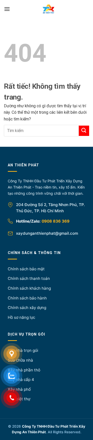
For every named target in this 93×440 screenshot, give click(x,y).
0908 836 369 (55, 221)
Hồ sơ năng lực (21, 317)
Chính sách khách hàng (29, 288)
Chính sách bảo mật (26, 268)
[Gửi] (84, 131)
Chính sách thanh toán (29, 278)
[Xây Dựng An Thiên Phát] (48, 9)
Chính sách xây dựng (27, 307)
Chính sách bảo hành (27, 298)
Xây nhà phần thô (24, 370)
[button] (7, 9)
